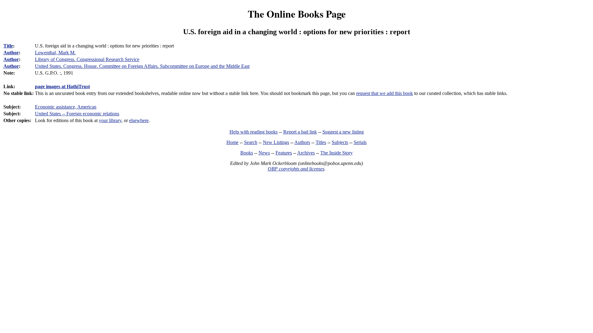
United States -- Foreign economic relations (77, 113)
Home (232, 142)
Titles (321, 142)
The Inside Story (336, 152)
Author (11, 52)
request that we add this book (384, 93)
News (264, 152)
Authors (302, 142)
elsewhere (139, 120)
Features (283, 152)
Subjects (340, 142)
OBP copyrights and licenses (296, 168)
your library (110, 120)
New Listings (276, 142)
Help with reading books (253, 131)
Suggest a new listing (343, 131)
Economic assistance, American (65, 106)
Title (8, 45)
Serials (360, 142)
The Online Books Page (297, 13)
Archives (306, 152)
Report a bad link (300, 131)
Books (246, 152)
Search (250, 142)
